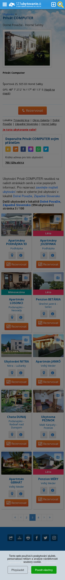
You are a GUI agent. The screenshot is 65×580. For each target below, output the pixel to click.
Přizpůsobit (17, 570)
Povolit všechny (44, 570)
